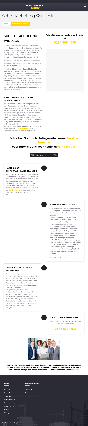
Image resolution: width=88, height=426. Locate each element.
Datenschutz (29, 393)
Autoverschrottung (10, 406)
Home (6, 24)
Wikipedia (75, 370)
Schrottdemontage (10, 403)
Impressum (28, 389)
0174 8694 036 (66, 146)
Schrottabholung (9, 393)
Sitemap (6, 413)
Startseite (7, 389)
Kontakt (6, 409)
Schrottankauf (8, 396)
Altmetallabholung (9, 399)
